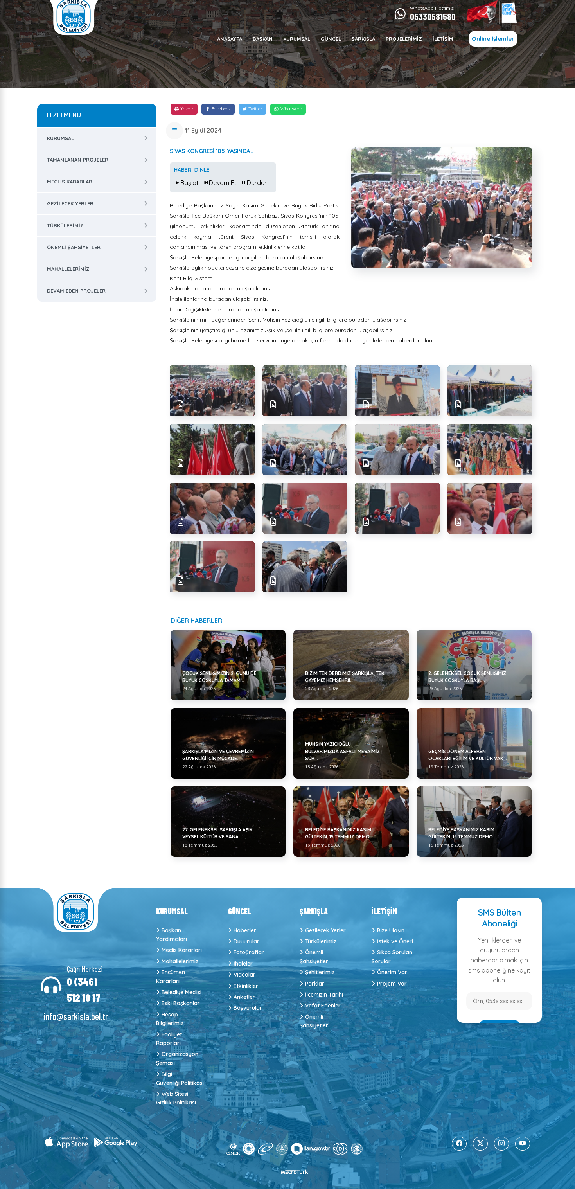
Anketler (244, 996)
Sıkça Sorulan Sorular (392, 956)
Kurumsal (296, 39)
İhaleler (243, 963)
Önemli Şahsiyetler (74, 247)
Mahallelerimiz (68, 269)
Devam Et (223, 182)
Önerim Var (392, 972)
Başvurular (248, 1007)
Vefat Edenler (323, 1005)
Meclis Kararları (70, 181)
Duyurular (246, 941)
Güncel (331, 39)
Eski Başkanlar (181, 1003)
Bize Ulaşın (390, 930)
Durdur (257, 182)
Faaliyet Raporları (169, 1039)
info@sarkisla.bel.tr (75, 1016)
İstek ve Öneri (395, 941)
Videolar (244, 974)
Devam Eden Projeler (76, 291)
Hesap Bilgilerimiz (169, 1019)
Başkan (263, 39)
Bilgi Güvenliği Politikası (179, 1078)
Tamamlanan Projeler (77, 159)
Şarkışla (363, 39)
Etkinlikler (246, 985)
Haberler (245, 930)
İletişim (443, 39)
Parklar (314, 983)
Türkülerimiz (65, 225)
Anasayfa (229, 39)
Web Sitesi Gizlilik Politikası (176, 1098)
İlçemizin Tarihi (324, 994)
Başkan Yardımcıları (171, 935)
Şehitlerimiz (319, 972)
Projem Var (392, 983)
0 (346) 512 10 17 (84, 989)
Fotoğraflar (249, 952)
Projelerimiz (404, 39)
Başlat (189, 182)
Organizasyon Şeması (177, 1058)
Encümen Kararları (170, 976)
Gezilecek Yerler (70, 203)
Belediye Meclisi (181, 992)
